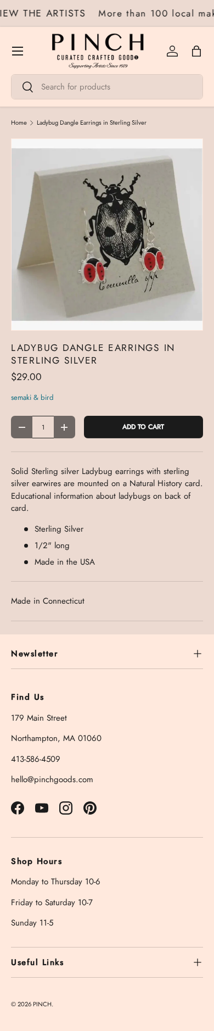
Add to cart (143, 427)
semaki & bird (32, 397)
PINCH (42, 1004)
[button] (196, 51)
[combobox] (107, 87)
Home (19, 123)
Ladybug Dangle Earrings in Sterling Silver (92, 123)
